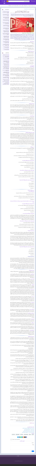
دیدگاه (33, 444)
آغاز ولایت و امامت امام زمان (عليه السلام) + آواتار (6, 56)
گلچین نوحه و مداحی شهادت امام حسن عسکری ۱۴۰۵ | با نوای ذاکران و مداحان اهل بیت (6, 18)
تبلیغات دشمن (13, 434)
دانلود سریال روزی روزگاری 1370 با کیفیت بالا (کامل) (6, 64)
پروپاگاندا (30, 434)
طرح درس (33, 434)
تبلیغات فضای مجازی (26, 434)
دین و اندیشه (32, 5)
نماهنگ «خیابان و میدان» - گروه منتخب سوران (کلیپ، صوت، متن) (6, 78)
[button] (19, 437)
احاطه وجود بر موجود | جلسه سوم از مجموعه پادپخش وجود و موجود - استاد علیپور (6, 39)
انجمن (13, 5)
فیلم (19, 5)
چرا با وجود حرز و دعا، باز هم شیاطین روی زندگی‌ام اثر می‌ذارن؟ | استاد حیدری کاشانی (6, 28)
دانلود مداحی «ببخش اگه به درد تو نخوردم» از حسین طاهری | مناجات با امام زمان (6, 12)
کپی (11, 439)
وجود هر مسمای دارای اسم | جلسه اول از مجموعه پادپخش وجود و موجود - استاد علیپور (6, 45)
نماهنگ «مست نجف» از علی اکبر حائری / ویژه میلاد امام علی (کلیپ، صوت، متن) (6, 75)
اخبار (28, 5)
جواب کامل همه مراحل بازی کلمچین (6, 58)
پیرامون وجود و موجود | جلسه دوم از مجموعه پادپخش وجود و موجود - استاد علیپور (6, 42)
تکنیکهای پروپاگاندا (17, 434)
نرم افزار (17, 5)
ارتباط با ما (4, 1)
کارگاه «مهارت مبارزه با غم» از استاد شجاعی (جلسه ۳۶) (6, 47)
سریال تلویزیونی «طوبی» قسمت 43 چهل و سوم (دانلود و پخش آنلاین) (6, 68)
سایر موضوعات (10, 5)
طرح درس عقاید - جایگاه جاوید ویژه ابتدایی (29, 429)
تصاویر (22, 5)
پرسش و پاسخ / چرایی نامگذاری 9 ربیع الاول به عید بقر (6, 66)
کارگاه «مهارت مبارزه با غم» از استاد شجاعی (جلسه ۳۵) (6, 49)
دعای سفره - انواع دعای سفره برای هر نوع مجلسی (6, 82)
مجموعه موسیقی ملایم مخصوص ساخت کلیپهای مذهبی (6, 84)
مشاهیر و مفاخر (25, 5)
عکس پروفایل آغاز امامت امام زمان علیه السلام (6, 70)
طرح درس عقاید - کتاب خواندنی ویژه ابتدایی (29, 430)
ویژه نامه (15, 5)
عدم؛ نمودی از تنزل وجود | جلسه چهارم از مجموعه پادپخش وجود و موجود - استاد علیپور (6, 37)
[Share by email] (23, 437)
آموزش (30, 5)
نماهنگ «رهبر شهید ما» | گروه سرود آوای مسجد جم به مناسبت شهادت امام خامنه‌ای (6, 23)
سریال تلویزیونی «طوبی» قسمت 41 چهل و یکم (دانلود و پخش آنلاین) (6, 73)
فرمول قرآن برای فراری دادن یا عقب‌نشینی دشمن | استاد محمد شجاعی (6, 26)
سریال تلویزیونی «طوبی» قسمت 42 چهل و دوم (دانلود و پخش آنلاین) (6, 62)
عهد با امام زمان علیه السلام (5, 54)
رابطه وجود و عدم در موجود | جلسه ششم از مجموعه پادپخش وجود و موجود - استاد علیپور (6, 31)
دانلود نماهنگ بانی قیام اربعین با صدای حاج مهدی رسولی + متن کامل (6, 20)
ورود (4, 3)
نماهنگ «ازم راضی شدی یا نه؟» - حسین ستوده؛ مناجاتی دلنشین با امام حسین (6, 15)
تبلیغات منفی (21, 434)
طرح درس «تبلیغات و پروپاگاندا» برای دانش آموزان (28, 428)
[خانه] (33, 1)
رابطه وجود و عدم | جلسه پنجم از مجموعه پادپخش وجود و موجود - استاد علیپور (6, 34)
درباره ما (2, 1)
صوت (20, 5)
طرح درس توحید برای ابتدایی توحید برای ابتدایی (28, 431)
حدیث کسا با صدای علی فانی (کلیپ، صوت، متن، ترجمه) (6, 80)
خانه (34, 5)
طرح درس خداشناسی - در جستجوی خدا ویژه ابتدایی (28, 432)
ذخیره (33, 451)
